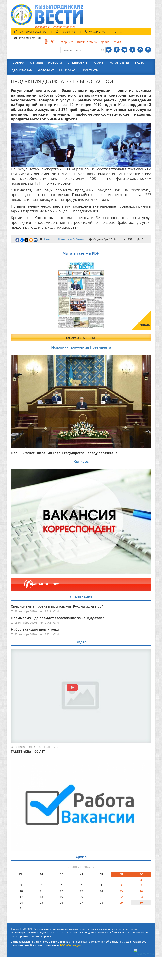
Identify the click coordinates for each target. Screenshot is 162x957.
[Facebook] (117, 50)
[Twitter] (109, 50)
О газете (36, 62)
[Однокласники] (132, 50)
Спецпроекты (78, 62)
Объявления (81, 597)
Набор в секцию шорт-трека (35, 629)
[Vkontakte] (124, 50)
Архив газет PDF (83, 338)
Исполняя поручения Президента (81, 347)
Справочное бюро (43, 584)
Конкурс (81, 461)
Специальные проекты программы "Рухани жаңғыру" (57, 606)
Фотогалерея (119, 62)
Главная (18, 62)
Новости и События (71, 239)
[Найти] (102, 50)
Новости (55, 62)
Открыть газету (30, 270)
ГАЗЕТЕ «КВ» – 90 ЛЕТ (28, 752)
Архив (98, 62)
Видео (139, 62)
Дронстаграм (22, 70)
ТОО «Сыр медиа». (71, 945)
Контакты (90, 70)
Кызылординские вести (49, 14)
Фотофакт (46, 70)
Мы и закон (68, 70)
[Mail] (140, 50)
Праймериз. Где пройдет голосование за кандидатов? (57, 618)
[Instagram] (148, 50)
